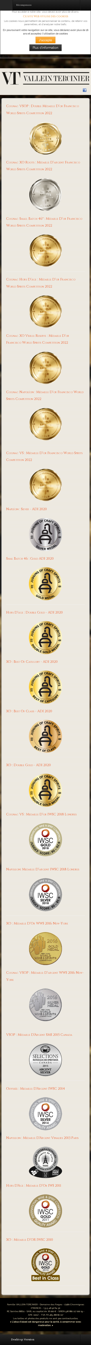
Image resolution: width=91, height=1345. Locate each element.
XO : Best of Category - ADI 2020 (32, 661)
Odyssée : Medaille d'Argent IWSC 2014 (35, 1088)
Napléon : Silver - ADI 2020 (26, 509)
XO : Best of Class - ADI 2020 (29, 711)
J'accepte (45, 40)
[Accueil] (45, 78)
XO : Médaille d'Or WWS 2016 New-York (37, 923)
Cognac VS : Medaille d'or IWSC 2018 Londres (41, 814)
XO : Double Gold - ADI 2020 (28, 765)
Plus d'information (45, 47)
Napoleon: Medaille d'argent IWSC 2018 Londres (42, 869)
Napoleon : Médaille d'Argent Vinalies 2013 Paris (42, 1138)
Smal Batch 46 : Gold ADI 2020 (30, 558)
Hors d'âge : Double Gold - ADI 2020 (34, 612)
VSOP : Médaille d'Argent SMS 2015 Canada (39, 1034)
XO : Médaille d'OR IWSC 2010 (29, 1239)
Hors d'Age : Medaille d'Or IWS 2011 (33, 1185)
